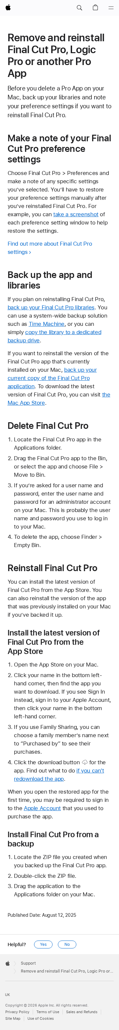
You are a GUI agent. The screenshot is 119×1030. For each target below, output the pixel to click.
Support (28, 963)
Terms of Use (47, 1012)
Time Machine (47, 324)
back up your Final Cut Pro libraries (51, 307)
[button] (79, 8)
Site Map (12, 1018)
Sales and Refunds (82, 1012)
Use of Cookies (40, 1018)
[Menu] (111, 8)
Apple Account (42, 808)
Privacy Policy (17, 1012)
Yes (43, 944)
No (67, 944)
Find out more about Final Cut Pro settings (50, 247)
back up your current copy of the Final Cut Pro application (52, 378)
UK (7, 995)
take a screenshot (76, 214)
